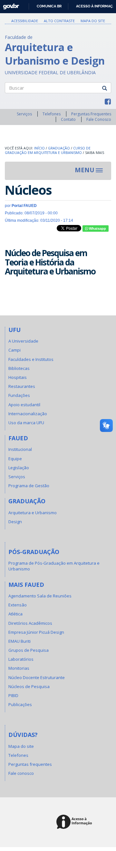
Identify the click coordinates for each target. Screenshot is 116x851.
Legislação (18, 467)
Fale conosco (21, 773)
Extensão (17, 605)
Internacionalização (27, 414)
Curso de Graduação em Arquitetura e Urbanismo (48, 150)
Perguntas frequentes (30, 764)
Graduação (59, 148)
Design (15, 521)
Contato (68, 119)
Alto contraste (59, 20)
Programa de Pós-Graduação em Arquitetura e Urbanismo (54, 566)
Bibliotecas (19, 368)
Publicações (20, 704)
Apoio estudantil (24, 405)
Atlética (15, 614)
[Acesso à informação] (75, 822)
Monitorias (18, 668)
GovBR (9, 5)
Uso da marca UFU (26, 422)
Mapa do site (93, 20)
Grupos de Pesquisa (28, 650)
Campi (14, 350)
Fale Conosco (98, 119)
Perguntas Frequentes (91, 114)
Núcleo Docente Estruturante (36, 677)
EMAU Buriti (19, 641)
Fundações (19, 395)
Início (39, 148)
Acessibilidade (24, 20)
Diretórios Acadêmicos (30, 623)
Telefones (52, 114)
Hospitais (17, 377)
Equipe (15, 458)
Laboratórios (21, 659)
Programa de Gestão (28, 485)
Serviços (24, 114)
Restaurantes (21, 386)
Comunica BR (49, 6)
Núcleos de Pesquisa (29, 686)
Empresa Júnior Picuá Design (36, 632)
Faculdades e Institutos (30, 359)
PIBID (13, 695)
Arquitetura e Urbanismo (32, 512)
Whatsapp (97, 228)
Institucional (20, 449)
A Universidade (23, 341)
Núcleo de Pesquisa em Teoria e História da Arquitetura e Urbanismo (50, 262)
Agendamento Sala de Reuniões (40, 596)
